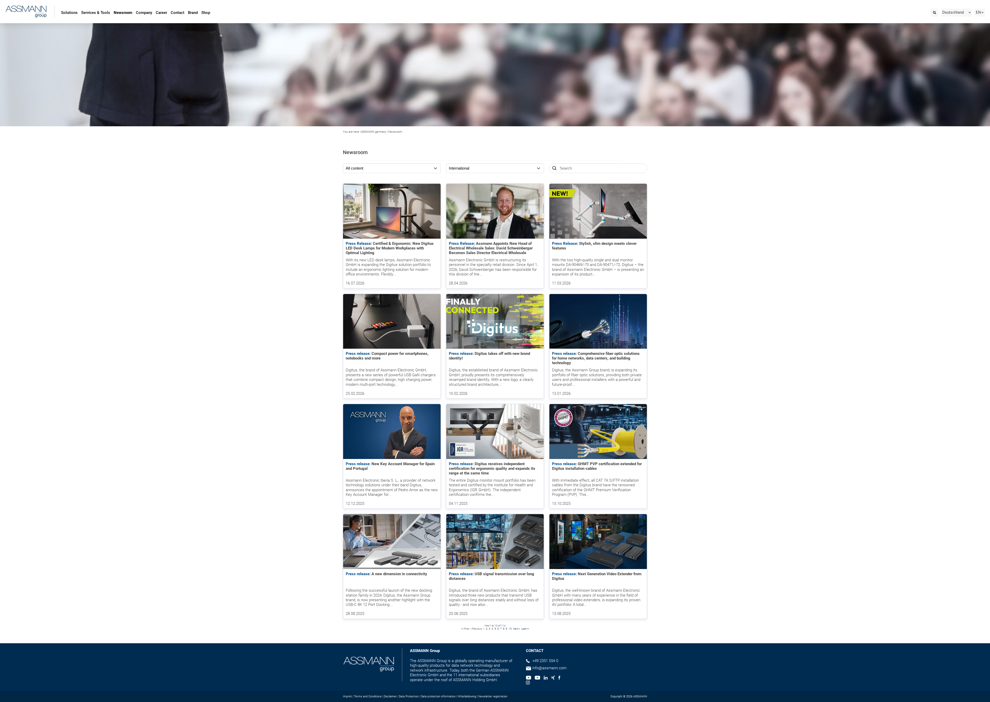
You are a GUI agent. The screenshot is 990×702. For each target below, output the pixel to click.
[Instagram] (528, 683)
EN (978, 12)
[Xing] (553, 678)
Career (161, 12)
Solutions (69, 12)
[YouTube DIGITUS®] (528, 678)
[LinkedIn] (546, 678)
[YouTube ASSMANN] (537, 678)
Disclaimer (390, 696)
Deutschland (953, 12)
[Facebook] (559, 678)
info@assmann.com (549, 668)
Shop (205, 12)
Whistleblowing (467, 696)
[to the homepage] (26, 12)
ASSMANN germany (373, 131)
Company (144, 12)
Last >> (525, 628)
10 (510, 628)
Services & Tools (95, 12)
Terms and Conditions (368, 696)
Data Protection (409, 696)
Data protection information (438, 696)
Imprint (347, 696)
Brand (193, 12)
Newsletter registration (492, 696)
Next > (516, 628)
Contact (177, 12)
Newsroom (123, 12)
